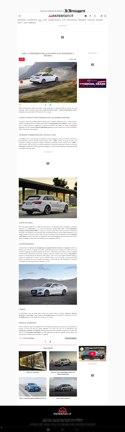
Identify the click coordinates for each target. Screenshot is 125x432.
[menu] (19, 16)
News (40, 20)
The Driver (99, 20)
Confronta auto (72, 20)
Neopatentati (82, 20)
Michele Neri (79, 419)
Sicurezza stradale (54, 20)
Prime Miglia (32, 22)
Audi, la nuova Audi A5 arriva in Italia (32, 398)
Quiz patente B (22, 20)
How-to (20, 22)
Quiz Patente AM (32, 20)
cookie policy (56, 421)
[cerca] (106, 16)
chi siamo (67, 421)
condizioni (44, 421)
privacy (50, 421)
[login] (101, 16)
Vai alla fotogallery (71, 338)
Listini (63, 20)
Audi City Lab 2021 (32, 372)
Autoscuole (91, 20)
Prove (45, 20)
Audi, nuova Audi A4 (63, 398)
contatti (62, 421)
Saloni (25, 22)
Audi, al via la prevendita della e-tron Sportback (63, 373)
